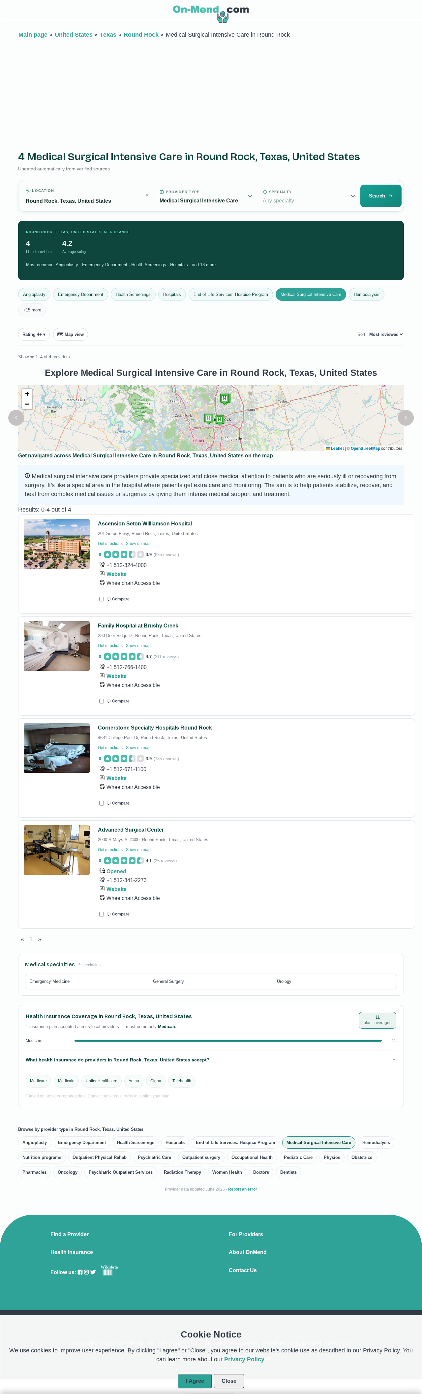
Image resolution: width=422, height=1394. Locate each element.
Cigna (155, 1081)
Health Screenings (133, 294)
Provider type (182, 192)
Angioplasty (34, 294)
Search (377, 195)
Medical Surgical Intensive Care (311, 294)
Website (116, 574)
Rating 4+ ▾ (33, 334)
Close (229, 1381)
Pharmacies (34, 1172)
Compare (121, 599)
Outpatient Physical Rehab (100, 1157)
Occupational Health (252, 1157)
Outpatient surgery (201, 1157)
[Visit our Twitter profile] (93, 1272)
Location (43, 191)
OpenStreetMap (365, 448)
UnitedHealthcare (101, 1081)
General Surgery (168, 981)
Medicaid (66, 1081)
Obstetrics (361, 1157)
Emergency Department (80, 294)
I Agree (195, 1381)
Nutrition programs (41, 1157)
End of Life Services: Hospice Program (231, 294)
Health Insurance (71, 1252)
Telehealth (181, 1081)
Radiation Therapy (182, 1172)
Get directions (110, 543)
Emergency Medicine (49, 981)
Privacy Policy (244, 1359)
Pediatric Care (298, 1157)
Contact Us (243, 1270)
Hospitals (172, 294)
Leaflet (337, 448)
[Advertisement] (211, 92)
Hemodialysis (366, 294)
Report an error (242, 1189)
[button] (16, 418)
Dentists (288, 1172)
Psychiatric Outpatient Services (121, 1172)
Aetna (134, 1081)
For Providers (246, 1234)
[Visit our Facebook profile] (80, 1272)
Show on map (138, 543)
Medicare (38, 1081)
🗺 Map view (70, 334)
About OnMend (248, 1252)
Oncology (67, 1172)
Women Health (227, 1172)
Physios (332, 1157)
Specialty (280, 192)
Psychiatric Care (154, 1157)
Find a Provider (69, 1234)
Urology (284, 981)
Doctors (261, 1172)
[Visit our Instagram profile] (86, 1272)
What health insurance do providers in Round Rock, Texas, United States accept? (118, 1059)
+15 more (32, 309)
